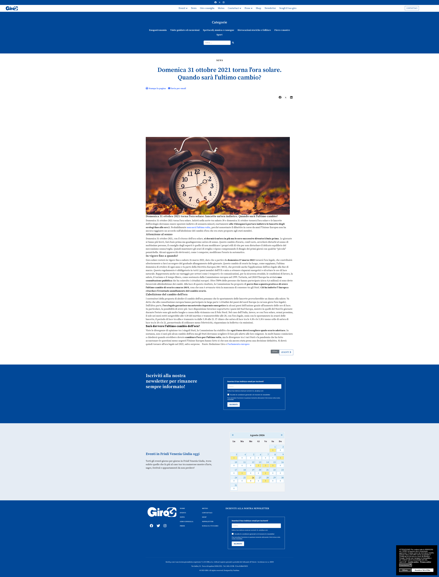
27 (259, 479)
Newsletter (270, 8)
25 (244, 479)
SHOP (204, 517)
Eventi (182, 8)
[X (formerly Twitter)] (286, 97)
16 (282, 464)
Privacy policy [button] (425, 562)
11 (244, 464)
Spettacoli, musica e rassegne (218, 30)
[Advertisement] (219, 119)
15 (274, 464)
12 (252, 464)
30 (282, 479)
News (194, 8)
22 (274, 471)
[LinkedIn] (291, 97)
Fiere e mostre (282, 30)
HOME (182, 508)
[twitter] (158, 523)
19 (252, 471)
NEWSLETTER (207, 522)
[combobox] (217, 43)
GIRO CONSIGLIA (186, 522)
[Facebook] (215, 2)
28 (267, 479)
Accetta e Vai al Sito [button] (422, 570)
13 (259, 464)
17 (235, 471)
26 (252, 479)
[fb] (151, 523)
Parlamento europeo (238, 344)
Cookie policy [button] (413, 562)
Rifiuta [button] (405, 570)
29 (274, 479)
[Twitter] (219, 2)
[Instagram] (224, 2)
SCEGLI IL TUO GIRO (210, 526)
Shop (258, 8)
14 (267, 464)
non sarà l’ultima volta (198, 227)
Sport (219, 34)
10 (235, 464)
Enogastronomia (158, 30)
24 (235, 479)
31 (235, 487)
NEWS (182, 517)
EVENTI (183, 513)
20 (259, 471)
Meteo (221, 8)
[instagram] (164, 523)
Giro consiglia (207, 8)
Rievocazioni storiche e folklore (254, 30)
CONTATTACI (411, 8)
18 (244, 471)
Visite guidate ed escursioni (184, 30)
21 (267, 471)
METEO (205, 508)
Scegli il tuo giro (287, 8)
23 (282, 471)
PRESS (182, 526)
